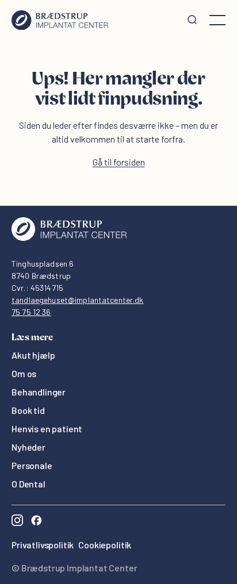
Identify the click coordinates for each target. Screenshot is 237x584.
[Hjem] (60, 20)
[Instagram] (17, 521)
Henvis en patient (47, 428)
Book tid (28, 410)
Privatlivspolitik (43, 544)
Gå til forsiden (119, 161)
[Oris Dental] (69, 238)
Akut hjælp (33, 354)
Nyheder (28, 446)
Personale (32, 465)
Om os (24, 373)
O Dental (28, 483)
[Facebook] (36, 521)
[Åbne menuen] (217, 20)
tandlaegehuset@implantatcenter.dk (78, 300)
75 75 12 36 (31, 312)
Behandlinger (39, 391)
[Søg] (192, 20)
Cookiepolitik (104, 544)
